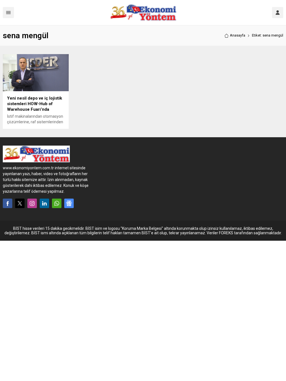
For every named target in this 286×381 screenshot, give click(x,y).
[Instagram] (32, 203)
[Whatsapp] (56, 203)
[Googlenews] (69, 203)
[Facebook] (7, 203)
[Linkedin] (44, 203)
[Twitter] (20, 203)
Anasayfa (237, 35)
